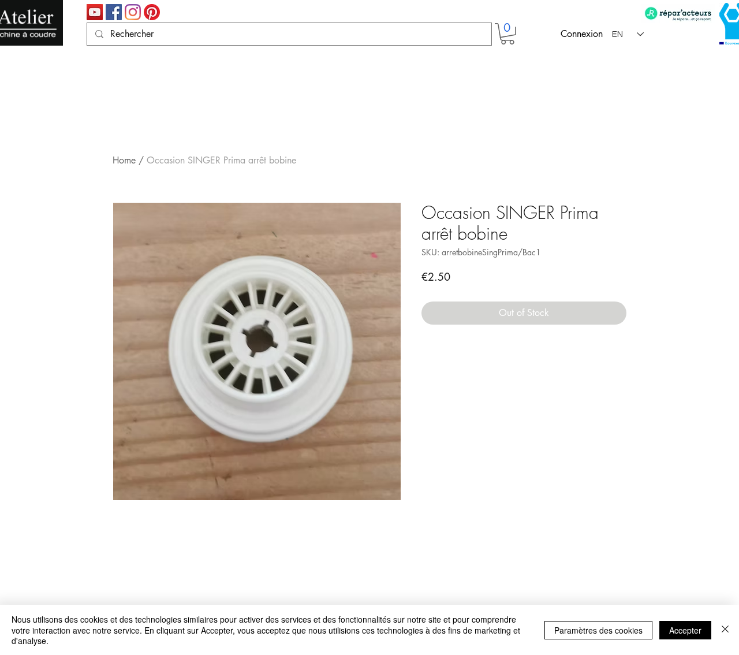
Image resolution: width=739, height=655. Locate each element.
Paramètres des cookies (598, 630)
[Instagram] (133, 12)
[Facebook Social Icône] (114, 12)
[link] (507, 33)
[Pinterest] (152, 12)
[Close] (725, 630)
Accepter (685, 630)
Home (124, 160)
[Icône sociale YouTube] (95, 12)
